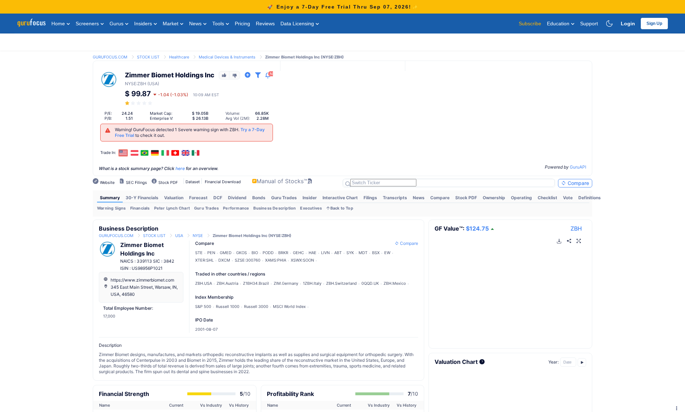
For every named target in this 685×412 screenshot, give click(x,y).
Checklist (547, 197)
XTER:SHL (204, 260)
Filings (370, 197)
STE (199, 252)
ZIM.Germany (286, 283)
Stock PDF (466, 197)
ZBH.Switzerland (341, 283)
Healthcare (179, 57)
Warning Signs (111, 208)
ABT (338, 252)
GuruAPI (578, 167)
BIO (255, 252)
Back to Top (341, 208)
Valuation (173, 197)
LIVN (325, 252)
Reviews (265, 23)
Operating (521, 197)
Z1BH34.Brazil (256, 283)
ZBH (576, 228)
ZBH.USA (203, 283)
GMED (226, 252)
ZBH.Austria (227, 283)
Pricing (242, 23)
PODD (268, 252)
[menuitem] (110, 197)
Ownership (494, 197)
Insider (310, 197)
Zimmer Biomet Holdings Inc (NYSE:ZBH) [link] (304, 57)
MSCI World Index (289, 306)
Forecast (198, 197)
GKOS (241, 252)
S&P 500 (203, 306)
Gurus (117, 23)
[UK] (185, 153)
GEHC (298, 252)
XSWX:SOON (302, 260)
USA (179, 235)
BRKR (283, 252)
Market (171, 23)
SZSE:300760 (247, 260)
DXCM (224, 260)
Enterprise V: (161, 118)
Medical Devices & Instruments (227, 57)
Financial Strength (124, 393)
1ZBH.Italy (312, 283)
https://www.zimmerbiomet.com (142, 280)
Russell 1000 (227, 306)
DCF (217, 197)
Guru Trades (284, 197)
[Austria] (134, 153)
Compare (577, 183)
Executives (311, 208)
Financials (140, 208)
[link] (110, 56)
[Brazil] (145, 153)
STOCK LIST (148, 57)
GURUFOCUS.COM (110, 57)
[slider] (139, 103)
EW (387, 252)
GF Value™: (462, 228)
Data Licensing (297, 23)
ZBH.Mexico (395, 283)
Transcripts (395, 197)
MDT (363, 252)
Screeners (88, 23)
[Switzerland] (175, 153)
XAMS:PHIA (275, 260)
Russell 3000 (256, 306)
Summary (110, 197)
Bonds (258, 197)
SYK (350, 252)
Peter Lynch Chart (172, 208)
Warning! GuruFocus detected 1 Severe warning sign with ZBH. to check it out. (190, 132)
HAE (312, 252)
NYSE (130, 83)
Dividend (237, 197)
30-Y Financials (142, 197)
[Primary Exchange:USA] (123, 152)
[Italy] (165, 153)
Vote (568, 197)
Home (58, 23)
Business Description (274, 208)
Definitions (589, 197)
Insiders (143, 23)
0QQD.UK (370, 283)
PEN (211, 252)
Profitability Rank (290, 393)
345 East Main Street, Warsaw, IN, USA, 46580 (144, 290)
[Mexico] (196, 153)
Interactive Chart (340, 197)
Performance (236, 208)
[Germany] (155, 153)
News (196, 23)
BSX (376, 252)
